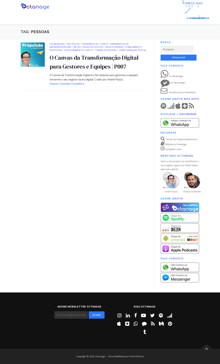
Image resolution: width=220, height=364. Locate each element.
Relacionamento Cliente (78, 50)
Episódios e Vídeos (187, 18)
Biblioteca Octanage (176, 144)
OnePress (120, 356)
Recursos (193, 18)
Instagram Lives (173, 149)
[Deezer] (169, 315)
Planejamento (133, 47)
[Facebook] (135, 315)
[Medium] (161, 323)
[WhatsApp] (136, 323)
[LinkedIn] (128, 315)
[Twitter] (152, 315)
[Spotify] (161, 315)
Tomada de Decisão (105, 50)
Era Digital (73, 44)
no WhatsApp (175, 76)
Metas (77, 47)
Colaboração (57, 44)
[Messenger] (144, 323)
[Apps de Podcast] (127, 323)
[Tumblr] (144, 331)
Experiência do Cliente (95, 44)
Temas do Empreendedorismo (181, 139)
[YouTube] (143, 315)
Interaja (190, 18)
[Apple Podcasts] (119, 323)
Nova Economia (114, 47)
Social (201, 11)
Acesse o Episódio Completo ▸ (67, 83)
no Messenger (177, 82)
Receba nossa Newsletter (182, 92)
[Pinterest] (170, 323)
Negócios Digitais (93, 47)
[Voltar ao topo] (206, 349)
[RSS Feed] (153, 323)
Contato (198, 18)
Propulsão (56, 50)
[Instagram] (119, 315)
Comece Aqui (184, 3)
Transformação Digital (132, 50)
